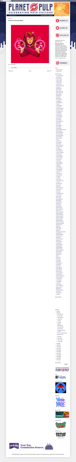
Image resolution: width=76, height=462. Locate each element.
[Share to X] (13, 67)
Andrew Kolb (59, 71)
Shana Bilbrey (59, 268)
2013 (58, 354)
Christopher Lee (59, 111)
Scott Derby (58, 264)
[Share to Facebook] (15, 67)
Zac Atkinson (59, 292)
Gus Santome (59, 142)
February (59, 339)
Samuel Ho (58, 261)
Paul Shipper (58, 243)
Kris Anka (58, 190)
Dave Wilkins (59, 128)
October (59, 315)
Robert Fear (58, 254)
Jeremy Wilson (59, 170)
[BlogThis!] (12, 67)
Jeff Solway (58, 166)
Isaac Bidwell (59, 149)
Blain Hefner (58, 89)
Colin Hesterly (59, 115)
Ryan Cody (58, 257)
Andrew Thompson (60, 85)
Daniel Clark (58, 118)
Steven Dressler (59, 277)
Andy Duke (58, 87)
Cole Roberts (59, 114)
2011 (58, 358)
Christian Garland (59, 108)
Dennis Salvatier (59, 133)
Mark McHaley (59, 201)
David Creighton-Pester (61, 129)
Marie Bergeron (59, 199)
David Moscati (59, 131)
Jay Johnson (59, 159)
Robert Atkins (59, 251)
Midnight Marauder (60, 223)
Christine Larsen (59, 109)
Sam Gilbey (58, 260)
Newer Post (11, 70)
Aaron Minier (58, 77)
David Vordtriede (59, 132)
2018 (58, 346)
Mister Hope (58, 228)
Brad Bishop (58, 95)
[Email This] (11, 67)
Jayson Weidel (59, 69)
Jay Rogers (58, 160)
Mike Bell (58, 226)
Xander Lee (58, 291)
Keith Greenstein (59, 187)
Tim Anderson (59, 278)
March (59, 338)
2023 (58, 311)
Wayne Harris (59, 287)
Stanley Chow (59, 274)
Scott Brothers (59, 262)
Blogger (62, 454)
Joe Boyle (58, 176)
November (60, 314)
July (58, 320)
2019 (58, 345)
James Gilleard (59, 150)
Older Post (49, 70)
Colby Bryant (59, 112)
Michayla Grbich (59, 220)
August (59, 319)
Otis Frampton (59, 241)
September (60, 317)
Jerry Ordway (59, 173)
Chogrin (58, 104)
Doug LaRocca (59, 136)
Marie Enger (58, 200)
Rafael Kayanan (59, 244)
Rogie (57, 255)
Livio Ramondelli (59, 193)
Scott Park (58, 265)
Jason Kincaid (59, 157)
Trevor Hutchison (59, 285)
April (59, 336)
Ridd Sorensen (59, 248)
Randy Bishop (59, 245)
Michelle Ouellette (60, 221)
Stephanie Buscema (60, 275)
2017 (58, 348)
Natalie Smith (59, 233)
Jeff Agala (58, 165)
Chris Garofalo (59, 105)
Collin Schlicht (59, 116)
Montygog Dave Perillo (60, 231)
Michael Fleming (59, 216)
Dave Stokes (58, 126)
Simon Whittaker (59, 272)
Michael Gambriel (59, 217)
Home (30, 70)
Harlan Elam (58, 143)
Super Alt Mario (60, 327)
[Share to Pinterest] (16, 67)
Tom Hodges (58, 281)
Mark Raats (58, 203)
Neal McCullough (59, 234)
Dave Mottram (59, 125)
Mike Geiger (58, 227)
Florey (57, 139)
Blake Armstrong (59, 91)
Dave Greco (58, 123)
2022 (58, 312)
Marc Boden (58, 196)
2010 (58, 359)
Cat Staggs (58, 101)
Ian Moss (58, 148)
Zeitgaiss (58, 294)
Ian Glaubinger (59, 146)
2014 (58, 353)
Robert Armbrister (59, 250)
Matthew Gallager (59, 211)
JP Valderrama (59, 183)
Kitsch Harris (59, 189)
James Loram (59, 153)
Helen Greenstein (59, 145)
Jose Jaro (58, 182)
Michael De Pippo (59, 214)
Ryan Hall (58, 258)
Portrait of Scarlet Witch (62, 332)
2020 (58, 343)
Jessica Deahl (59, 175)
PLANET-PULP (59, 41)
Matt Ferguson (59, 207)
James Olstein (59, 155)
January (59, 341)
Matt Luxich (58, 210)
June (59, 322)
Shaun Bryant (59, 270)
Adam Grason (59, 78)
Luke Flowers (59, 194)
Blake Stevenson (59, 92)
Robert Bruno (59, 253)
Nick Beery (58, 237)
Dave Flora (58, 122)
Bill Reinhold (59, 88)
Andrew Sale (58, 84)
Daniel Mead (58, 119)
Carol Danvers (60, 328)
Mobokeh (58, 230)
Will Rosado (58, 288)
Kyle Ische (58, 192)
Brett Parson (58, 98)
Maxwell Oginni (59, 213)
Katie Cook (58, 186)
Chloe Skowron (59, 102)
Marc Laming (59, 197)
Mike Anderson (59, 224)
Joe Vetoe (58, 177)
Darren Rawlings (59, 121)
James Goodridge (59, 152)
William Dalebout (59, 289)
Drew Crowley (59, 138)
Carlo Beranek (59, 99)
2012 (58, 356)
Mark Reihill (58, 204)
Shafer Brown (59, 267)
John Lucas (58, 179)
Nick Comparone (59, 238)
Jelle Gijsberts (59, 169)
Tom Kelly (58, 282)
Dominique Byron (59, 135)
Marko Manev (59, 206)
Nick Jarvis (58, 240)
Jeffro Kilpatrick (59, 167)
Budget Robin (60, 325)
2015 (58, 351)
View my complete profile (60, 57)
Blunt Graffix (58, 94)
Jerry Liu (58, 172)
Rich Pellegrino (59, 247)
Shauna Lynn (59, 271)
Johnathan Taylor (59, 180)
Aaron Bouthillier (59, 75)
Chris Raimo (58, 106)
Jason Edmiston (59, 156)
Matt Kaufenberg (59, 209)
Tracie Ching (58, 284)
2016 (58, 350)
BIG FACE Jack (60, 334)
